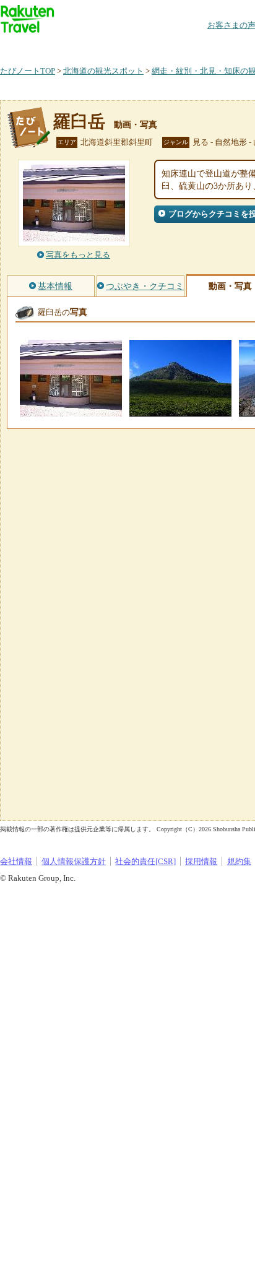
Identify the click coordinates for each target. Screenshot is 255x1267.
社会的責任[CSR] (145, 861)
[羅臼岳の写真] (71, 410)
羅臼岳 (79, 121)
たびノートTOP (27, 71)
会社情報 (16, 861)
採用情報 (201, 861)
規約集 (239, 861)
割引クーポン (195, 46)
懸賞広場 (145, 46)
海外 (94, 46)
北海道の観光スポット (103, 71)
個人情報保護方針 (73, 861)
